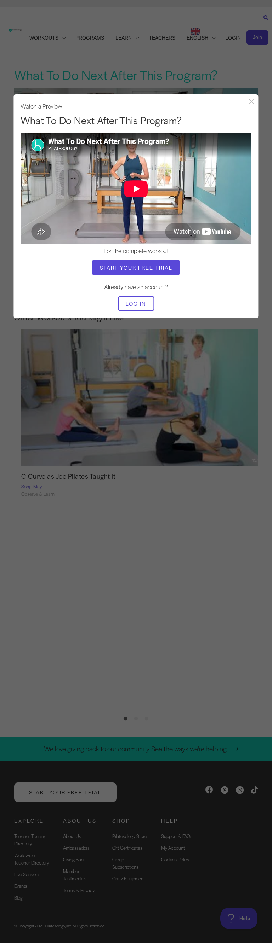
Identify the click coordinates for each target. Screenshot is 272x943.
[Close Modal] (251, 102)
